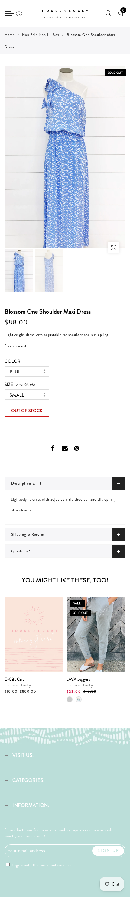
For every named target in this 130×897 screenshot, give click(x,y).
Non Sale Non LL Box (40, 34)
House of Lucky (18, 685)
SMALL (17, 395)
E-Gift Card (15, 679)
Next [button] (107, 160)
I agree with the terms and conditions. (43, 865)
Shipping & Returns (28, 534)
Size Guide (25, 384)
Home (10, 34)
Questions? (21, 551)
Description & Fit (26, 483)
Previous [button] (15, 160)
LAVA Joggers (78, 679)
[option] (65, 157)
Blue (15, 372)
